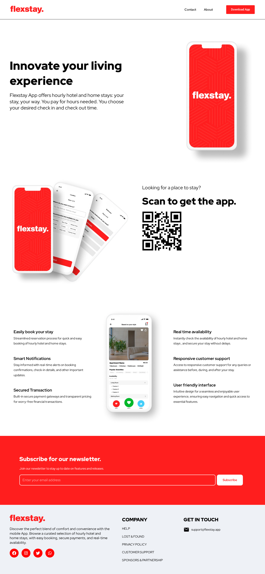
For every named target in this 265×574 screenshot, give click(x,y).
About (208, 10)
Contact (190, 10)
